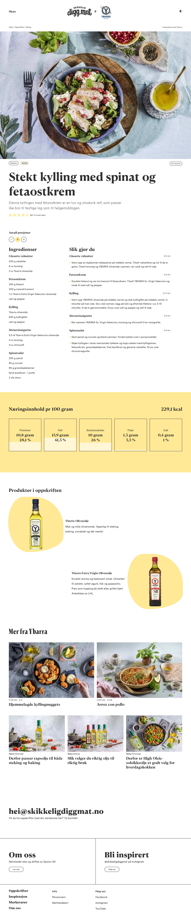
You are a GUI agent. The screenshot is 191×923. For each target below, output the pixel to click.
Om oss (15, 908)
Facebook (101, 897)
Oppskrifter (19, 27)
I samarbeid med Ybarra (172, 27)
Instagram (102, 902)
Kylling (28, 27)
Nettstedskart (60, 902)
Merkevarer (18, 902)
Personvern (59, 897)
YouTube (101, 908)
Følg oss (112, 869)
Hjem (11, 27)
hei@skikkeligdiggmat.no (56, 811)
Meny (12, 11)
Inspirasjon (18, 896)
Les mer (16, 869)
